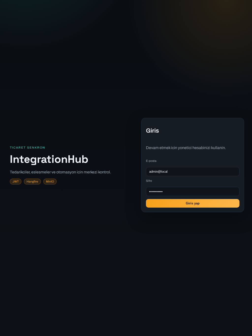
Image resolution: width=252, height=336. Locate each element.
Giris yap (193, 203)
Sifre (149, 181)
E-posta (151, 161)
